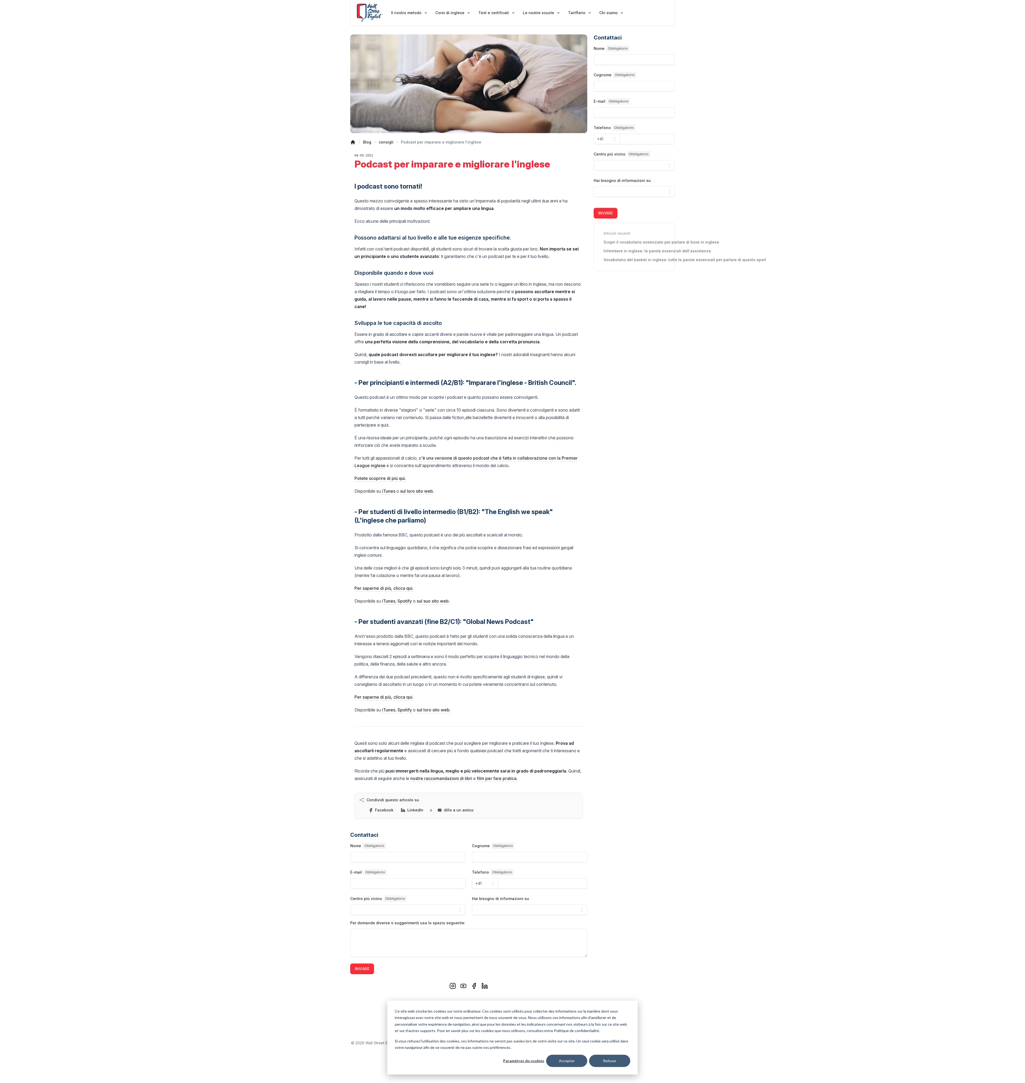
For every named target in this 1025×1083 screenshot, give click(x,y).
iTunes (388, 491)
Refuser (609, 1060)
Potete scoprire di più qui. (380, 478)
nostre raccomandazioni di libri (441, 778)
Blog (367, 142)
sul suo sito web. (433, 601)
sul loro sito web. (434, 709)
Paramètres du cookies (523, 1060)
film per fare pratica (496, 778)
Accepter (567, 1060)
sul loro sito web (416, 491)
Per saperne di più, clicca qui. (383, 588)
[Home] (353, 142)
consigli (386, 142)
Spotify (405, 601)
